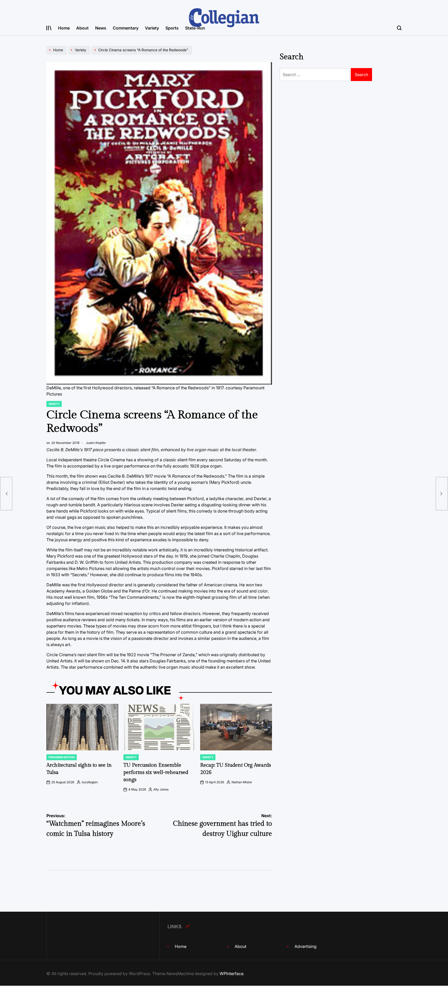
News (100, 28)
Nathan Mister (242, 782)
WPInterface (231, 973)
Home (64, 28)
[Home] (57, 54)
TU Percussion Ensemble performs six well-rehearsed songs (155, 772)
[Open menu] (49, 28)
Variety (152, 28)
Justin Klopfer (96, 443)
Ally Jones (161, 789)
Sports (172, 28)
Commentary (125, 28)
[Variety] (80, 54)
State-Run (195, 28)
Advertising (306, 946)
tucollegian (90, 782)
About (82, 28)
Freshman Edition (61, 757)
